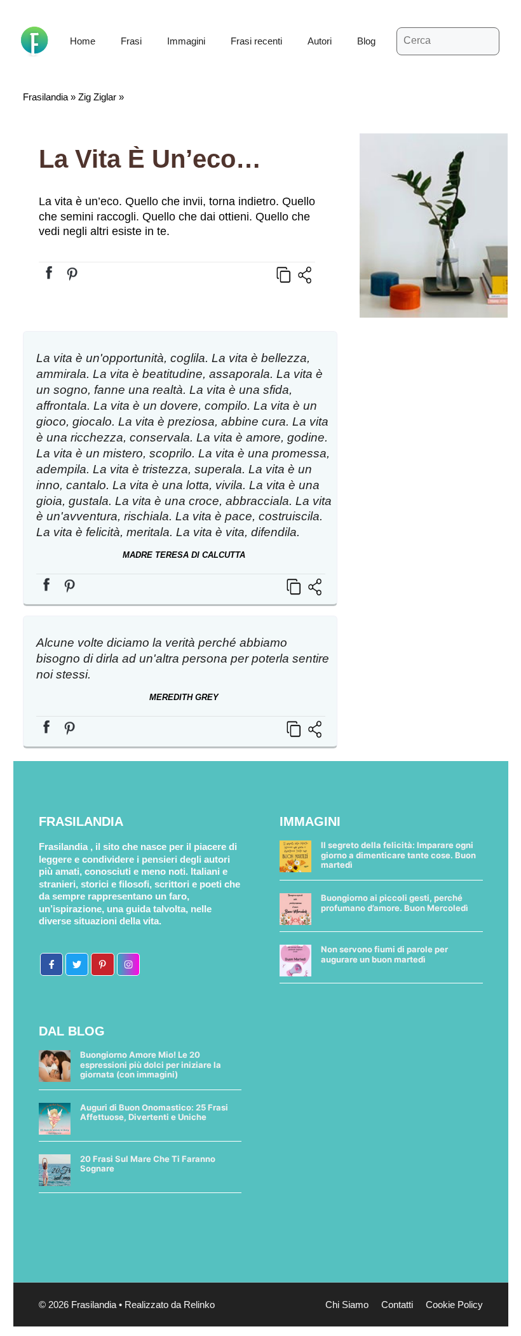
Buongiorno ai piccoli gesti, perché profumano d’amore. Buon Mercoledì (394, 903)
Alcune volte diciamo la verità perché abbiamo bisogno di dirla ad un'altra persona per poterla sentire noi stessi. (182, 658)
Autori (320, 41)
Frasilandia (45, 96)
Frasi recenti (256, 41)
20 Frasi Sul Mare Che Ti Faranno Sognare (147, 1164)
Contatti (397, 1304)
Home (82, 41)
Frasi (131, 41)
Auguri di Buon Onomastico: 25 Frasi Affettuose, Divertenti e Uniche (154, 1112)
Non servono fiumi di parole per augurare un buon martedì (384, 954)
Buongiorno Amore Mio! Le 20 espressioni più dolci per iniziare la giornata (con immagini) (150, 1064)
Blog (366, 41)
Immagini (186, 41)
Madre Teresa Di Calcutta (184, 555)
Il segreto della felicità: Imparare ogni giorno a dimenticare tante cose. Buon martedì (398, 855)
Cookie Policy (454, 1304)
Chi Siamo (347, 1304)
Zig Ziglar (97, 96)
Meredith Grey (184, 697)
